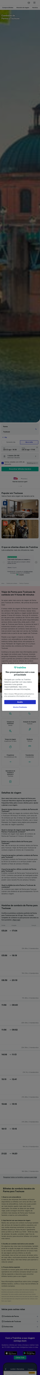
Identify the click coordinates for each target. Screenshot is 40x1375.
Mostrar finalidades (20, 707)
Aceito (20, 702)
